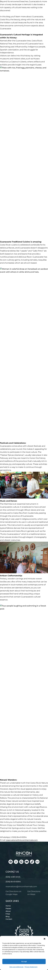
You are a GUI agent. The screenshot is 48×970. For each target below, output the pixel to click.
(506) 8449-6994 (13, 882)
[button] (44, 939)
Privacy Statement (31, 967)
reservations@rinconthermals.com (21, 886)
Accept (24, 961)
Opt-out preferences (16, 967)
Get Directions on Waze (33, 893)
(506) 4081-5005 (13, 877)
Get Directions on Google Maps (13, 893)
